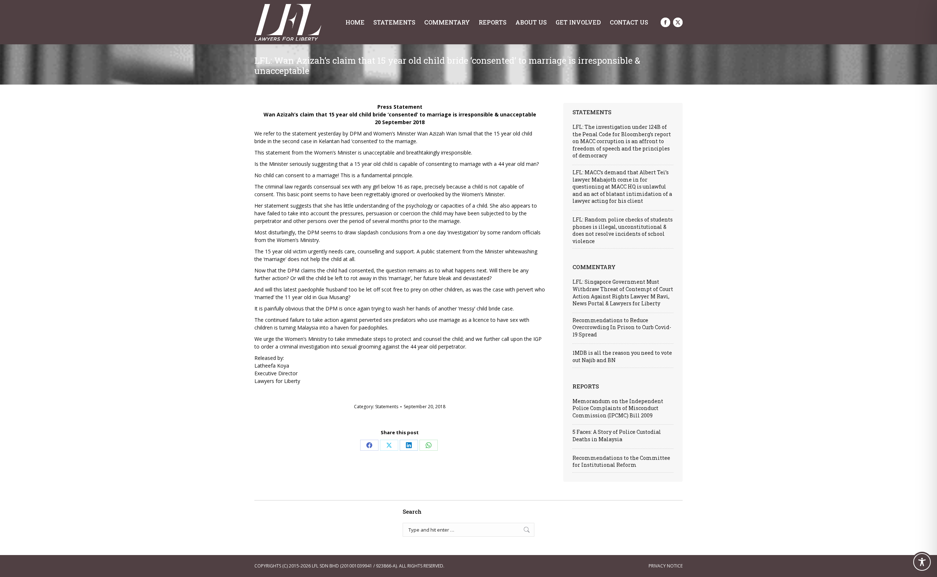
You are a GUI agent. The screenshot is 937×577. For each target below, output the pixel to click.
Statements (386, 406)
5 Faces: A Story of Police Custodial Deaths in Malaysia (616, 435)
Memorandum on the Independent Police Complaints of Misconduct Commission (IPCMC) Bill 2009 (617, 408)
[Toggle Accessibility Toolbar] (922, 562)
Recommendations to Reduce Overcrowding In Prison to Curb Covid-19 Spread (621, 327)
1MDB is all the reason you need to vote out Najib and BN (622, 356)
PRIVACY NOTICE (666, 566)
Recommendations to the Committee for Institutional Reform (621, 461)
